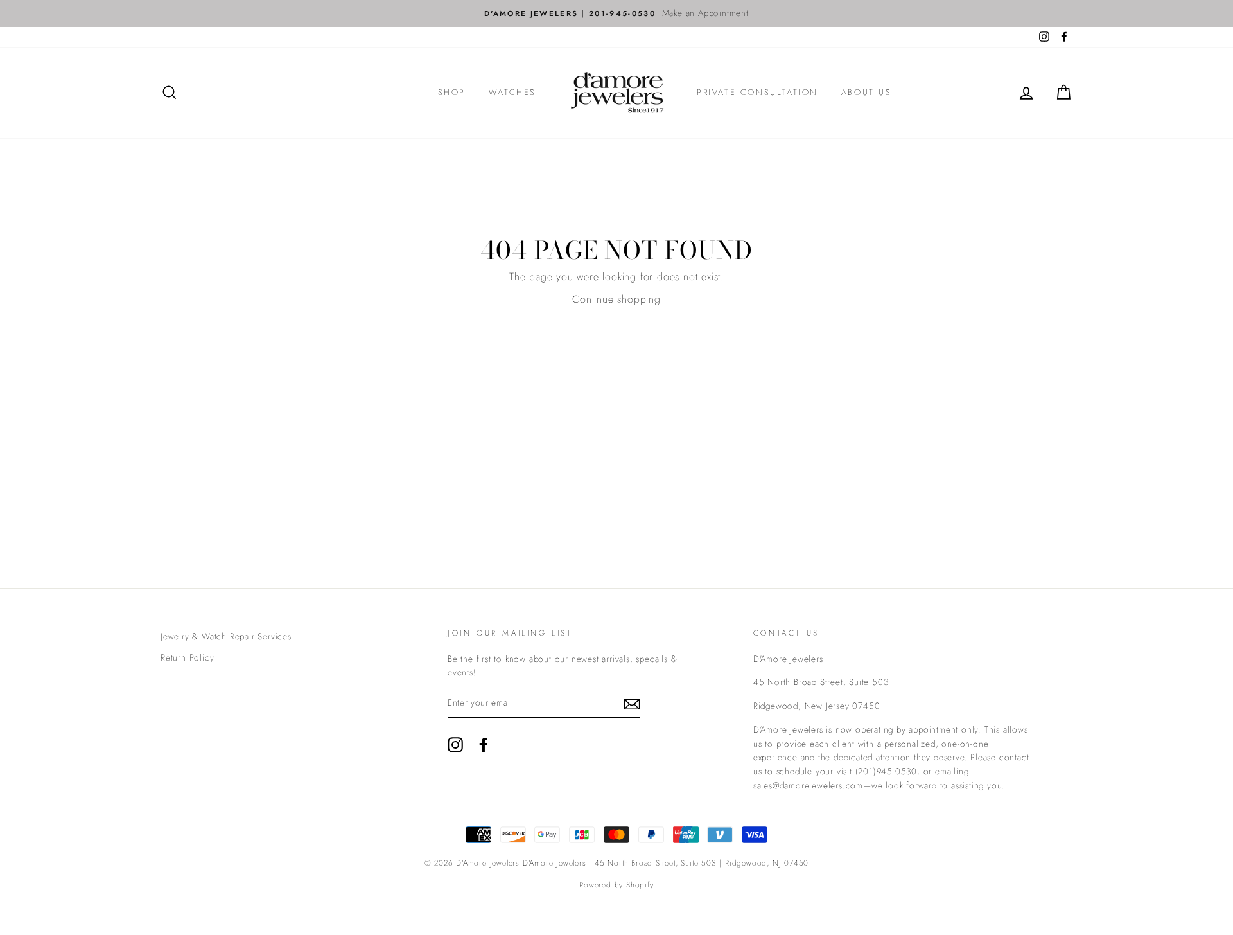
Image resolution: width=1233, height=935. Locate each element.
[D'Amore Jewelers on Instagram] (455, 744)
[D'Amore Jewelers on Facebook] (483, 744)
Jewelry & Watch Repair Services (226, 636)
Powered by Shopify (616, 885)
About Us (866, 92)
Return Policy (187, 657)
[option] (616, 13)
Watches (512, 92)
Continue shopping (616, 299)
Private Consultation (757, 92)
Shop (452, 92)
